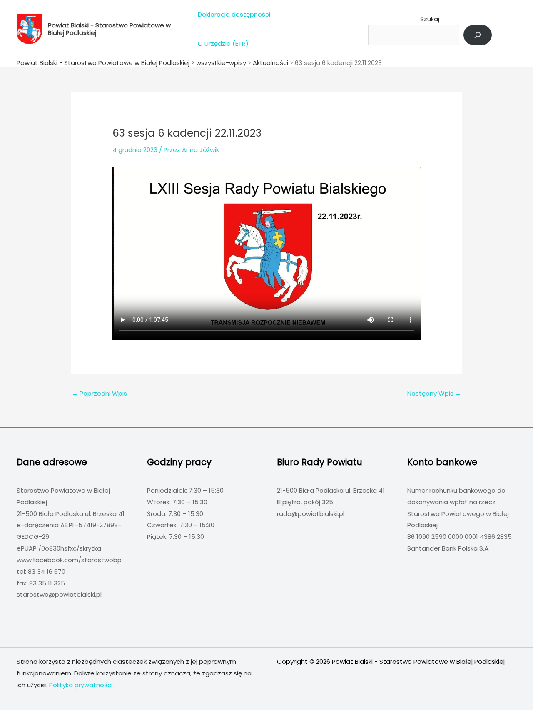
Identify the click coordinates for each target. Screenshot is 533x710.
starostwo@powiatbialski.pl (59, 594)
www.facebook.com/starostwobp (69, 560)
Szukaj (429, 19)
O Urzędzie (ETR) (223, 43)
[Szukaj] (477, 35)
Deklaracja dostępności (234, 14)
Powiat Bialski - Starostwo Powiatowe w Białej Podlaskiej (109, 29)
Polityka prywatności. (81, 684)
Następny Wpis (434, 393)
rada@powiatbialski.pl (310, 513)
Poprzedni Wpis (99, 393)
